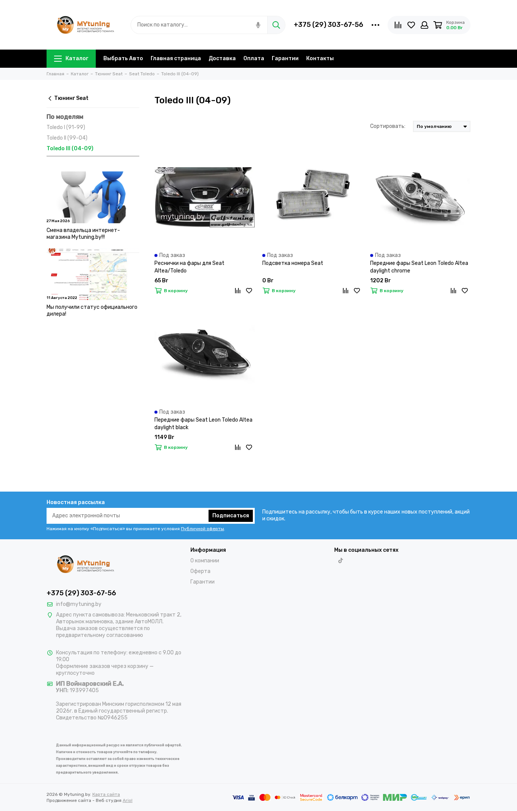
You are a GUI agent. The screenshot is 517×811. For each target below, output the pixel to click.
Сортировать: (387, 126)
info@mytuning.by (78, 604)
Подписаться (230, 515)
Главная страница (176, 58)
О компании (204, 560)
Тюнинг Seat (71, 98)
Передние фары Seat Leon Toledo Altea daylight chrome (419, 267)
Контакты (320, 58)
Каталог (76, 58)
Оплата (253, 58)
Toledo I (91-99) (66, 127)
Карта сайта (106, 794)
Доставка (222, 58)
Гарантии (285, 58)
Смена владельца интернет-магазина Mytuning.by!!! (83, 233)
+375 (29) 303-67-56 (328, 24)
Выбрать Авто (123, 58)
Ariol (127, 800)
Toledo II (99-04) (67, 138)
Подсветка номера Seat (292, 263)
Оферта (200, 571)
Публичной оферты (202, 528)
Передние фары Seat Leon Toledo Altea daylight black (203, 424)
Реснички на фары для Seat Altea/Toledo (189, 267)
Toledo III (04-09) (70, 148)
